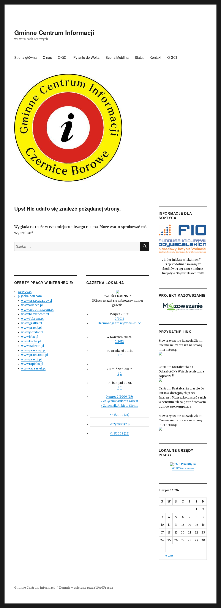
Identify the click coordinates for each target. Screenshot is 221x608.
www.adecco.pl (32, 305)
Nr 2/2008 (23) (119, 424)
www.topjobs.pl (32, 364)
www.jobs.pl (29, 337)
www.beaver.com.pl (35, 314)
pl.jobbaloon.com (30, 296)
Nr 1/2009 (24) (119, 415)
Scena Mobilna (117, 57)
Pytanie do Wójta (86, 57)
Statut (139, 57)
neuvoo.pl (25, 291)
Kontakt (155, 57)
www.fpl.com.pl (32, 319)
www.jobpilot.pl (32, 332)
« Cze (169, 556)
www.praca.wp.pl (33, 350)
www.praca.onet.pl (34, 355)
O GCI (62, 57)
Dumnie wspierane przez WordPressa (86, 587)
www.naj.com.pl (32, 346)
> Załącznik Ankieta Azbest (119, 401)
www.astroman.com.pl (37, 310)
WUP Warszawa (183, 468)
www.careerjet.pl (33, 368)
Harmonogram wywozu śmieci (120, 323)
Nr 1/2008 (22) (119, 433)
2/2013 (119, 319)
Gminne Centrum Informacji (54, 32)
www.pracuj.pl (31, 328)
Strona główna (25, 57)
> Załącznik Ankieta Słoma (119, 406)
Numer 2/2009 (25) (119, 397)
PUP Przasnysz (185, 464)
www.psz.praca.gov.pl (36, 300)
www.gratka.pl (31, 323)
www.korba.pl (31, 341)
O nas (47, 57)
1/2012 (119, 341)
